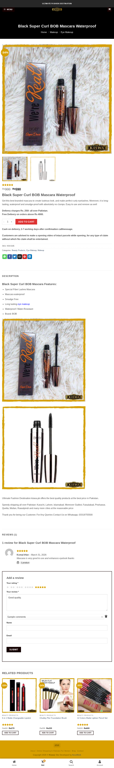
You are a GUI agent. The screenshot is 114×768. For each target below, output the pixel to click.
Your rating (12, 583)
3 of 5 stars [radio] (19, 587)
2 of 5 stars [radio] (12, 587)
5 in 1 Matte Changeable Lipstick (16, 718)
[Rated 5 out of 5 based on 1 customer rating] (57, 185)
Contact (80, 751)
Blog (74, 751)
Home (44, 32)
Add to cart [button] (10, 733)
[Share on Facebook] (9, 256)
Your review (13, 592)
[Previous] (7, 99)
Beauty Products (18, 250)
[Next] (106, 99)
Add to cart (26, 222)
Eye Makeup (67, 32)
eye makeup (24, 304)
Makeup (54, 32)
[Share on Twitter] (14, 256)
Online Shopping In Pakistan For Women (54, 751)
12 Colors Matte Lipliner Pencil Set (92, 718)
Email (9, 635)
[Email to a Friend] (19, 256)
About (32, 751)
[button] (8, 9)
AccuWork (76, 755)
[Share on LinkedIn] (29, 256)
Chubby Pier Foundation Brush (53, 718)
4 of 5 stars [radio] (28, 587)
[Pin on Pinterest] (24, 256)
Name (9, 623)
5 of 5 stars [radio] (40, 587)
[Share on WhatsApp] (4, 256)
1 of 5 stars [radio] (7, 587)
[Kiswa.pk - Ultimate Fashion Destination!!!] (57, 9)
